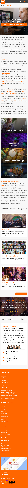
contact (2, 185)
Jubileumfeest (4, 423)
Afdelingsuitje (4, 415)
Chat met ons (9, 361)
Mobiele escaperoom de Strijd (7, 398)
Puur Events (3, 376)
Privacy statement (5, 450)
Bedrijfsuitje (3, 411)
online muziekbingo (10, 91)
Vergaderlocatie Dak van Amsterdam (9, 395)
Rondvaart (3, 408)
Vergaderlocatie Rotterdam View (8, 393)
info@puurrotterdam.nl (6, 439)
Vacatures (3, 452)
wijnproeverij (19, 110)
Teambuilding (4, 413)
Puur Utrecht (4, 384)
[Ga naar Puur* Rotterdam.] (2, 5)
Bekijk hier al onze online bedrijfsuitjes (14, 24)
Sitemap (2, 453)
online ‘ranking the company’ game (15, 100)
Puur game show (6, 73)
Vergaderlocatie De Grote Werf (8, 392)
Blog (2, 443)
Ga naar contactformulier (11, 358)
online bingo (13, 93)
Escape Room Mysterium (6, 390)
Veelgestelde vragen (5, 447)
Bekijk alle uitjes (21, 294)
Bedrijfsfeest (4, 419)
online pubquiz (10, 89)
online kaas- (11, 110)
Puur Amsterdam (4, 382)
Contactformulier (5, 440)
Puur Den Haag (4, 385)
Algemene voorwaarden (6, 448)
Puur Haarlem (4, 387)
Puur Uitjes (3, 380)
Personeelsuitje (4, 416)
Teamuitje (3, 406)
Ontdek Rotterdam (5, 445)
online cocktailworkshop (11, 81)
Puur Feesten (4, 378)
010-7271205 (14, 351)
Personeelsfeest (4, 421)
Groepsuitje (3, 409)
